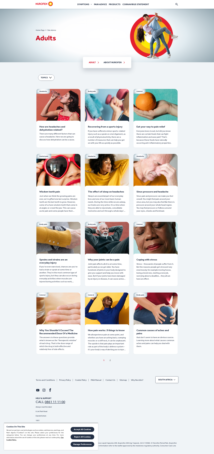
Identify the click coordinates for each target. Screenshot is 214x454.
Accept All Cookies (82, 429)
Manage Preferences (82, 444)
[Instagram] (44, 390)
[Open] (176, 4)
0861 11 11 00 (55, 402)
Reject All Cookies (82, 437)
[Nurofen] (44, 4)
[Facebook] (50, 390)
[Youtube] (38, 390)
